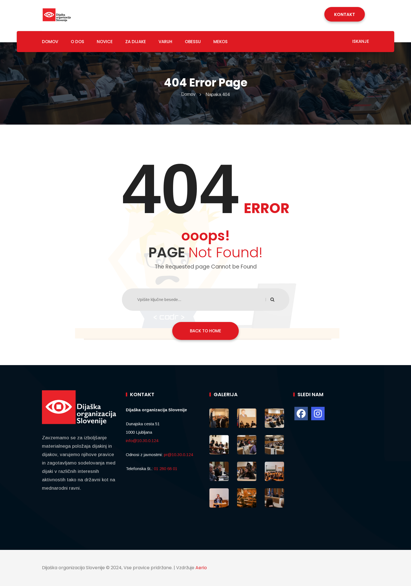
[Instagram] (318, 413)
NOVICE (105, 42)
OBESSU (193, 42)
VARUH (165, 42)
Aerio (201, 567)
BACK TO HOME (205, 331)
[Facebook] (301, 413)
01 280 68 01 (165, 468)
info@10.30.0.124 (142, 440)
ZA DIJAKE (135, 42)
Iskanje (360, 41)
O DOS (77, 42)
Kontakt (344, 14)
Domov (188, 94)
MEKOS (220, 42)
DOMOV (50, 42)
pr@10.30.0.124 (178, 454)
